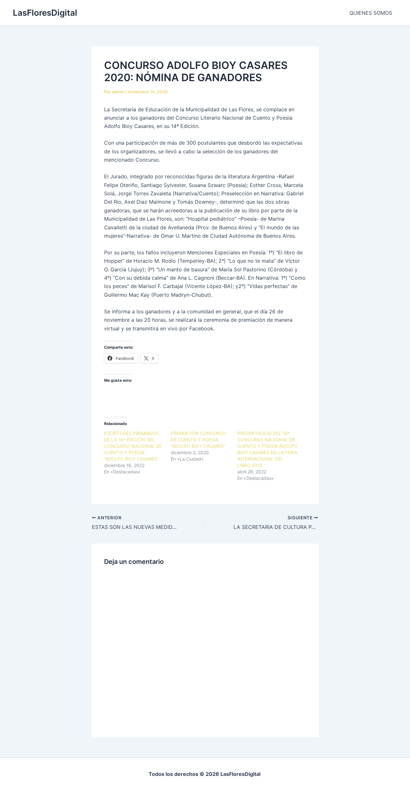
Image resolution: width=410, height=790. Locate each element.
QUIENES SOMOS (370, 13)
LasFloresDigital (45, 13)
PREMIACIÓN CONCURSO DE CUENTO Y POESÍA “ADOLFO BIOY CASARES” (198, 439)
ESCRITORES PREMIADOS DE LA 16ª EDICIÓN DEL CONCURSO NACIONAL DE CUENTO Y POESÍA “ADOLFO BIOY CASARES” (133, 446)
